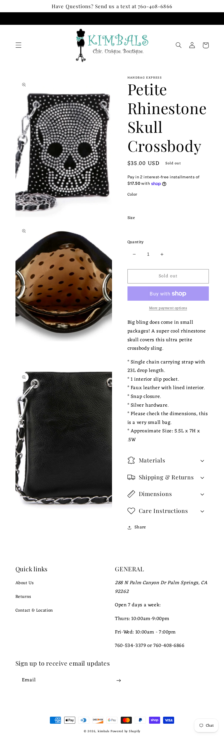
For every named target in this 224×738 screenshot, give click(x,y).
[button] (18, 45)
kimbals (103, 731)
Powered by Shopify (125, 731)
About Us (24, 583)
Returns (23, 597)
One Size (143, 229)
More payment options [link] (168, 308)
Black (139, 205)
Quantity (135, 242)
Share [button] (140, 527)
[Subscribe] (118, 680)
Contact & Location (34, 610)
